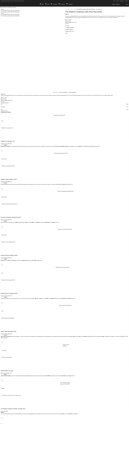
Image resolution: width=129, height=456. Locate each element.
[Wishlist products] (123, 4)
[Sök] (121, 4)
